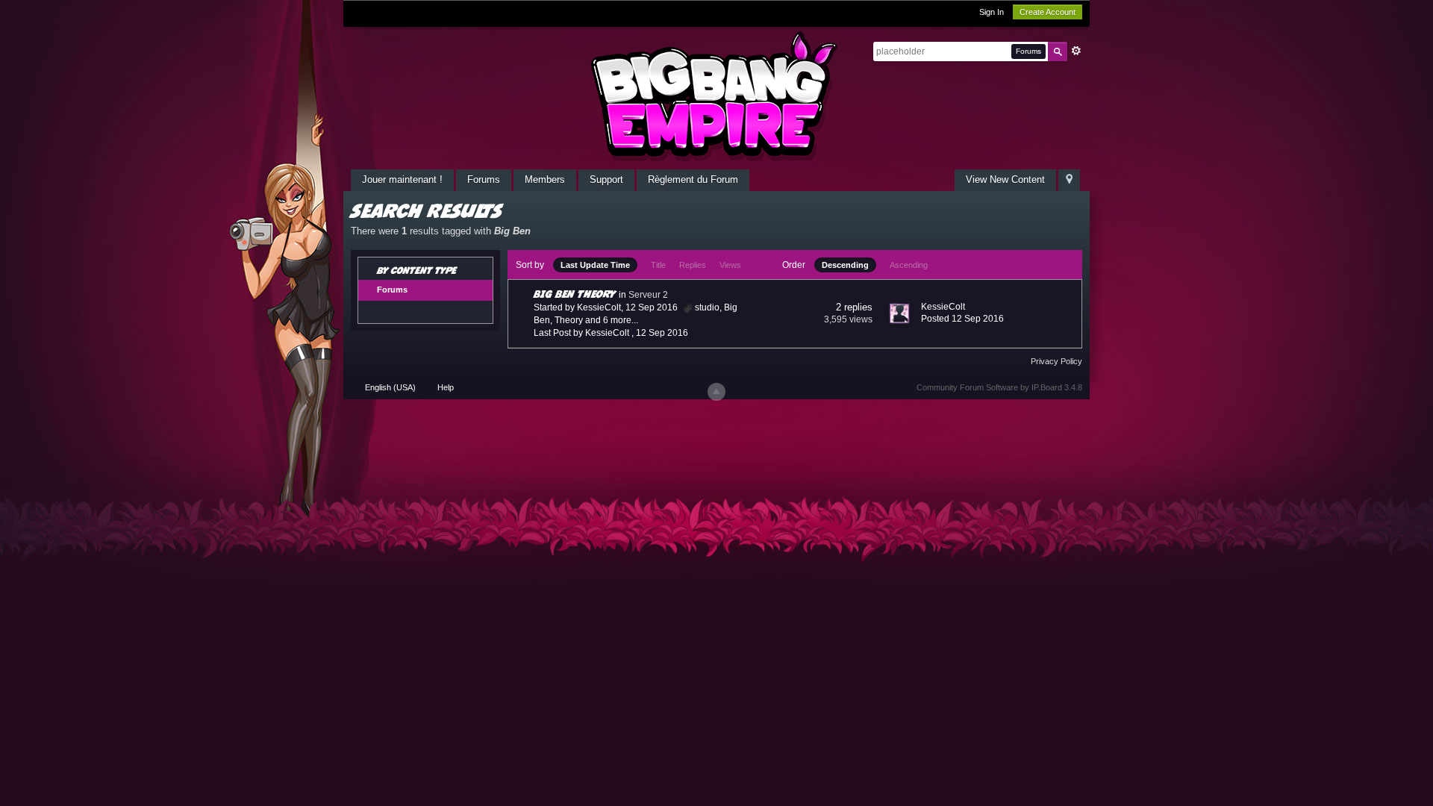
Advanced (1076, 51)
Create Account (1047, 11)
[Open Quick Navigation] (1069, 180)
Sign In (991, 11)
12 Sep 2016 (662, 333)
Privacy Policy (1056, 361)
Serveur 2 (648, 295)
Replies (692, 264)
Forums (483, 179)
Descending (845, 264)
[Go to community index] (716, 95)
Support (606, 179)
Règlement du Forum (693, 179)
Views (730, 264)
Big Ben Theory (575, 293)
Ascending (909, 264)
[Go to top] (716, 392)
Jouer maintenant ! (402, 179)
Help (445, 387)
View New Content (1005, 179)
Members (545, 179)
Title (658, 264)
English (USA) (390, 387)
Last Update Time (595, 264)
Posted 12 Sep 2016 (962, 318)
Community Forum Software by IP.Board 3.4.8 (999, 387)
